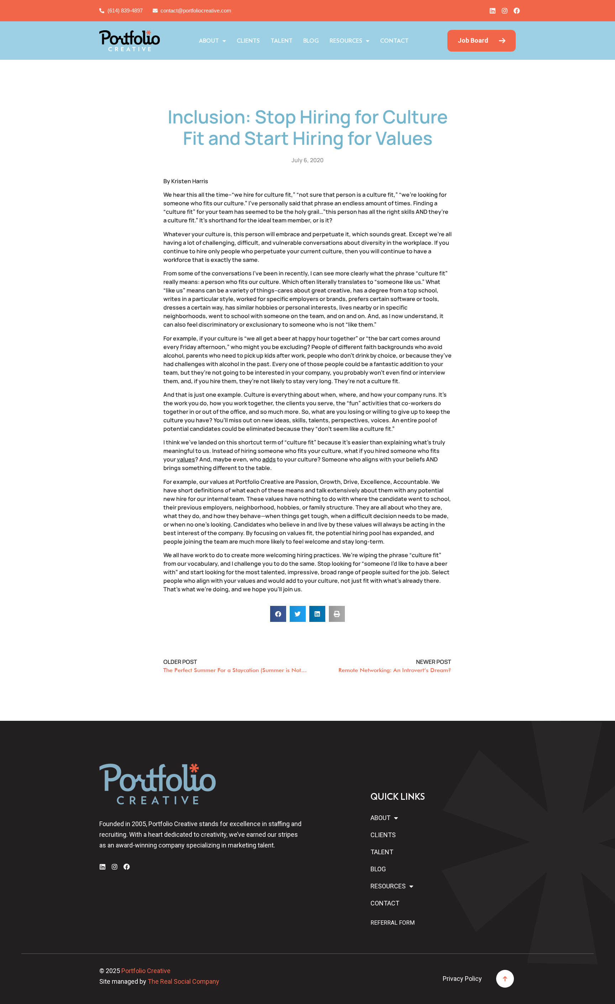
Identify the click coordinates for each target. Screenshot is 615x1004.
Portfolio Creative (145, 970)
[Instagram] (504, 10)
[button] (278, 614)
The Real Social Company (183, 981)
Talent (281, 41)
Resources (346, 41)
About (209, 41)
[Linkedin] (492, 10)
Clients (248, 41)
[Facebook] (517, 10)
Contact (394, 41)
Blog (311, 41)
